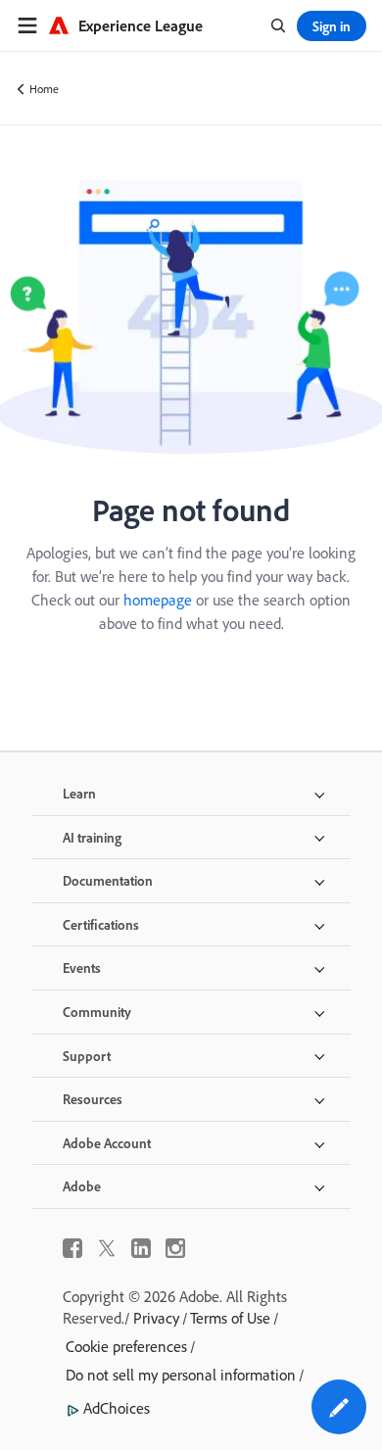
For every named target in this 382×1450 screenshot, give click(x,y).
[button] (338, 1406)
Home (44, 88)
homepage (157, 599)
